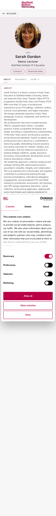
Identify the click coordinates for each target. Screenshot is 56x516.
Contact (17, 71)
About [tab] (46, 206)
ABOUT (7, 79)
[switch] (49, 265)
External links (35, 71)
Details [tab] (28, 206)
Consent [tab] (10, 206)
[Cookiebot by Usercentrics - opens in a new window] (40, 199)
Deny (28, 315)
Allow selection (28, 305)
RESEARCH (20, 79)
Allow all (28, 296)
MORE (34, 79)
